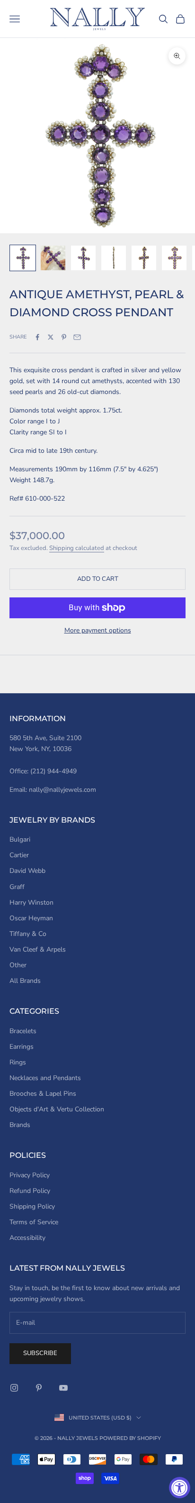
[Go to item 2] (53, 258)
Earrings (21, 1046)
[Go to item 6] (174, 258)
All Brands (25, 980)
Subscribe (40, 1353)
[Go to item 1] (22, 258)
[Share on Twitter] (50, 337)
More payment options (97, 630)
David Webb (27, 870)
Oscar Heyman (31, 918)
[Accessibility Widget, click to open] (179, 1487)
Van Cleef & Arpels (37, 949)
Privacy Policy (29, 1175)
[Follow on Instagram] (14, 1388)
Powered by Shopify (130, 1438)
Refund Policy (29, 1190)
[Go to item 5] (144, 258)
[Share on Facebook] (37, 337)
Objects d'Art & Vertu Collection (56, 1109)
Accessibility (27, 1237)
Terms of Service (33, 1222)
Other (18, 965)
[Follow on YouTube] (63, 1388)
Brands (19, 1124)
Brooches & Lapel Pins (42, 1093)
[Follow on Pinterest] (39, 1388)
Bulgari (19, 839)
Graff (17, 886)
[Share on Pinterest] (64, 337)
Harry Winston (31, 902)
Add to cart (97, 579)
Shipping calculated (76, 548)
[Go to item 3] (83, 258)
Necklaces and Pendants (45, 1077)
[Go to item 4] (113, 258)
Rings (17, 1062)
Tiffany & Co (27, 933)
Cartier (19, 855)
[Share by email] (77, 337)
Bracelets (22, 1031)
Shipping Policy (32, 1206)
